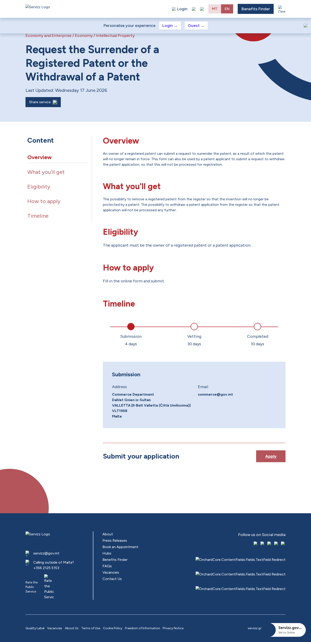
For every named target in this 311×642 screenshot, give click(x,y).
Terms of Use (90, 628)
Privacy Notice (173, 628)
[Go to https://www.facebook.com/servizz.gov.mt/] (256, 543)
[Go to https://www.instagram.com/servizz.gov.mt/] (262, 543)
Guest (196, 25)
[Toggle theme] (194, 9)
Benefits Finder (255, 8)
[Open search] (202, 9)
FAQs (107, 566)
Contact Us (112, 579)
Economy (84, 35)
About (107, 534)
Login (170, 25)
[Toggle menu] (282, 9)
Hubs (106, 553)
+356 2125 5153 (46, 568)
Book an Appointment (120, 547)
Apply (270, 456)
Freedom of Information (142, 628)
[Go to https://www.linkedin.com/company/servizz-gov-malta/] (283, 543)
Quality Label (34, 628)
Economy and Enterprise (48, 35)
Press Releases (114, 540)
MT (214, 9)
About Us (72, 628)
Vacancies (110, 572)
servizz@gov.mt (46, 553)
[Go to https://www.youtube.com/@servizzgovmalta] (276, 543)
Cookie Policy (112, 628)
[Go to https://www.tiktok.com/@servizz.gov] (269, 543)
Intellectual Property (115, 35)
